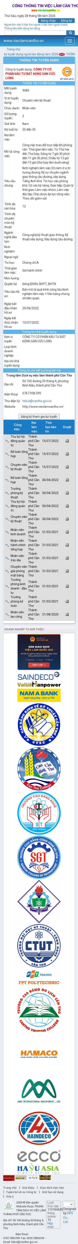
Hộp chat (50, 1225)
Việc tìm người (31, 24)
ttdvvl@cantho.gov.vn (37, 401)
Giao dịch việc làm (52, 1187)
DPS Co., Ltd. (68, 1217)
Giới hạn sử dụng (52, 1192)
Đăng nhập (48, 20)
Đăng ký (66, 20)
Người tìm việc (12, 24)
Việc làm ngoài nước (54, 24)
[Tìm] (70, 32)
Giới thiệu (28, 1187)
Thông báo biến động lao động (22, 28)
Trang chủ (13, 49)
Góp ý (9, 1196)
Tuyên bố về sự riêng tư (21, 1192)
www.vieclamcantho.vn (23, 40)
